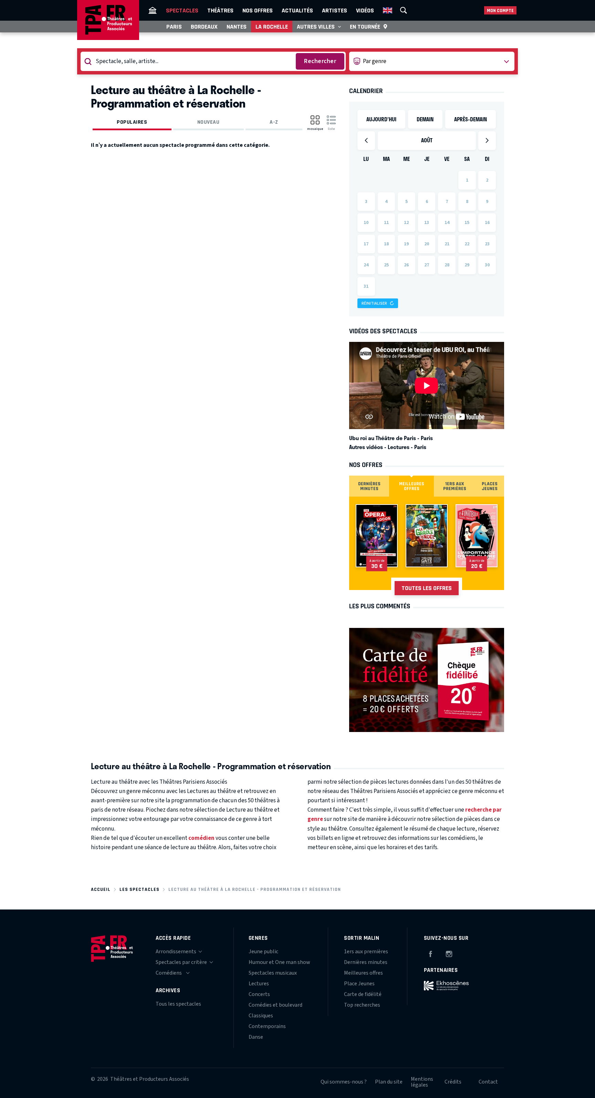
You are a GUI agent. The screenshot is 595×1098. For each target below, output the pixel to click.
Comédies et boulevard (275, 1005)
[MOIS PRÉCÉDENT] (366, 140)
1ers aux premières (366, 951)
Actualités (297, 10)
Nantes (237, 26)
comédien (201, 838)
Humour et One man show (279, 962)
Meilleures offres (363, 973)
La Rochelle (271, 26)
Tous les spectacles (178, 1004)
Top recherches (362, 1005)
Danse (256, 1037)
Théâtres (220, 10)
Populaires (132, 122)
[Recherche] (403, 10)
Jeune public (263, 951)
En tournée (365, 26)
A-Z (274, 122)
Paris (174, 26)
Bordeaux (204, 26)
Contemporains (267, 1026)
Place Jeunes (359, 983)
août (426, 140)
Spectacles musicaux (273, 973)
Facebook (430, 952)
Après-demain (470, 119)
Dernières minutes (365, 962)
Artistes (334, 10)
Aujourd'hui (381, 119)
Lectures (259, 983)
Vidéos (365, 10)
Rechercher (320, 61)
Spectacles (182, 10)
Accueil (101, 889)
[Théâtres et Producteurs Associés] (152, 10)
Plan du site (389, 1082)
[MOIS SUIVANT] (487, 140)
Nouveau (208, 122)
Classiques (261, 1015)
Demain (425, 119)
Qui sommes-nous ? (344, 1082)
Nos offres (257, 10)
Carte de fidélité (363, 994)
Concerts (259, 994)
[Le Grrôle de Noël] (427, 535)
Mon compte (500, 10)
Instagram (449, 952)
